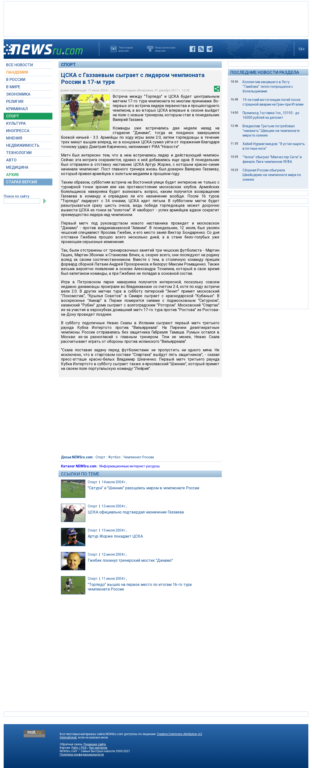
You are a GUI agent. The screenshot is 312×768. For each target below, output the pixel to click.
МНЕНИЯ (14, 138)
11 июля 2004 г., (114, 579)
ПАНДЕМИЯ (17, 72)
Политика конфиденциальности (82, 754)
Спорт (68, 64)
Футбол (114, 457)
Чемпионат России (138, 457)
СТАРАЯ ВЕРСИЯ (21, 182)
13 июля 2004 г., (114, 506)
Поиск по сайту (16, 196)
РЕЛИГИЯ (14, 101)
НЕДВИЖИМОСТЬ (22, 145)
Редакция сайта (95, 744)
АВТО (11, 160)
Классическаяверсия (165, 49)
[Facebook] (192, 49)
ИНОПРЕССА (17, 130)
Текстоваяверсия (125, 49)
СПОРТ (12, 116)
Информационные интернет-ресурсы (129, 466)
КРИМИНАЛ (17, 109)
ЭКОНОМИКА (18, 94)
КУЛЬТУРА (16, 123)
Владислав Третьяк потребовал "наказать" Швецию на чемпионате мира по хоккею (271, 130)
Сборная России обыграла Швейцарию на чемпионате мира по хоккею (272, 174)
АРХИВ (12, 174)
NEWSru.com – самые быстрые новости (87, 751)
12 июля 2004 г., (114, 554)
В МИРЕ (13, 87)
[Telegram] (209, 49)
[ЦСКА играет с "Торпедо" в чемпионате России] (85, 112)
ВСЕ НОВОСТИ (19, 65)
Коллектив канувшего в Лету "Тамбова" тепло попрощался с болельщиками (268, 86)
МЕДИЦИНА (17, 167)
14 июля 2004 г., (114, 482)
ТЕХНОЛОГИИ (19, 152)
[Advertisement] (156, 18)
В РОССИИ (15, 79)
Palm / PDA (79, 747)
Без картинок (98, 747)
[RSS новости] (201, 49)
